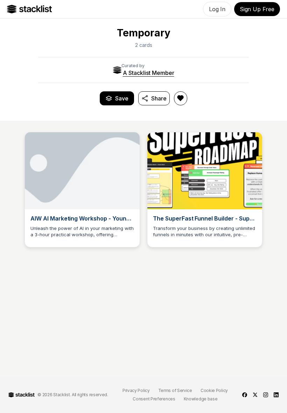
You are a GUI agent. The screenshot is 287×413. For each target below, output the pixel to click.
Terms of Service (175, 390)
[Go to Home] (29, 9)
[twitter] (255, 394)
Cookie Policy (214, 390)
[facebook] (244, 394)
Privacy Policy (136, 390)
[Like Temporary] (180, 98)
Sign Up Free (257, 9)
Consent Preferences (154, 398)
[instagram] (265, 394)
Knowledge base (201, 398)
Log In (217, 9)
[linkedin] (276, 394)
